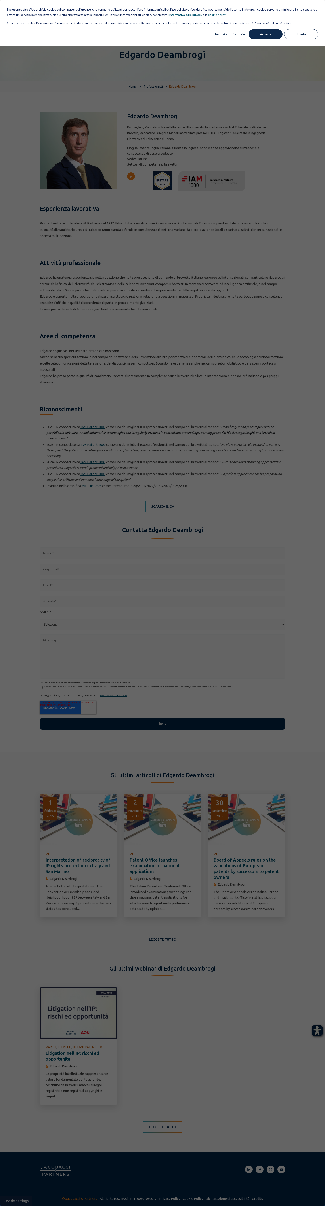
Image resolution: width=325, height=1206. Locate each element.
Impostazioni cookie (230, 34)
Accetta (265, 34)
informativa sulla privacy (185, 15)
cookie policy (217, 15)
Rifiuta (301, 34)
